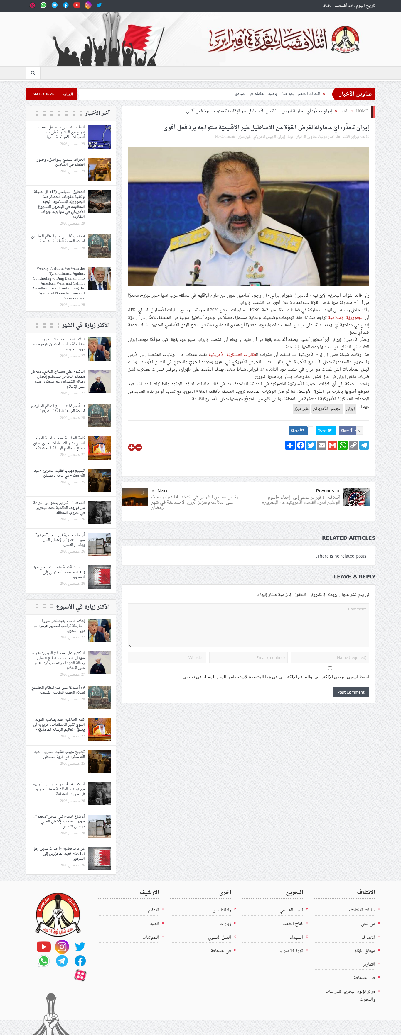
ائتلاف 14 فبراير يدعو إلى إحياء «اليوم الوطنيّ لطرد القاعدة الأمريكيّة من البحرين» (301, 500)
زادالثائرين (222, 910)
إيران (281, 137)
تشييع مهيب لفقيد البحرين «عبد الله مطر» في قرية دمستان (59, 473)
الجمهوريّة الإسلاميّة (346, 318)
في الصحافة (364, 978)
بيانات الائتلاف (362, 910)
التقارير (369, 964)
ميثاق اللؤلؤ (364, 951)
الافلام (153, 910)
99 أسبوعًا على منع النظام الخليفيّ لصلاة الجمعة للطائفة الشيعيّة (58, 239)
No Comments (225, 137)
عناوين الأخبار (306, 137)
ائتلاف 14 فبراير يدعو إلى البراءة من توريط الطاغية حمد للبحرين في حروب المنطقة (59, 507)
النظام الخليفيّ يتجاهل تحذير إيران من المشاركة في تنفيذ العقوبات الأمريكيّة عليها (61, 132)
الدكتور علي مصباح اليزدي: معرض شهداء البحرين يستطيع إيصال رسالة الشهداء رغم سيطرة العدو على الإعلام (58, 379)
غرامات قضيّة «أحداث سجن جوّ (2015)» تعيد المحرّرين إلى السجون (59, 572)
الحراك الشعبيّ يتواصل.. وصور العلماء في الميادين (276, 94)
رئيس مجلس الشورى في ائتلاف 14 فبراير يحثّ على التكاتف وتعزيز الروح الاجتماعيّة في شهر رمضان (194, 502)
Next (162, 490)
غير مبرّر (244, 137)
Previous (325, 490)
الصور (154, 924)
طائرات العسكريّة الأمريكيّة (232, 355)
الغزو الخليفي (291, 910)
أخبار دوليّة (327, 137)
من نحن (368, 924)
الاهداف (368, 937)
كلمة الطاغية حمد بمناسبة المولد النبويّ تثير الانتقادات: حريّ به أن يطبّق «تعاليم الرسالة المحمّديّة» (59, 443)
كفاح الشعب (292, 924)
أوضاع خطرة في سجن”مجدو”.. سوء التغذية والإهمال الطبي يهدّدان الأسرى (59, 540)
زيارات (225, 924)
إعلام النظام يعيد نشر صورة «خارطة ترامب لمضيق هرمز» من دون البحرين (59, 344)
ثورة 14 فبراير (291, 951)
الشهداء (296, 937)
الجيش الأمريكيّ (264, 137)
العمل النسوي (219, 937)
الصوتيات (150, 937)
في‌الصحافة (221, 951)
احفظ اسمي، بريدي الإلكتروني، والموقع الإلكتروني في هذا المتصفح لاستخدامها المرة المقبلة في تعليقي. (275, 676)
